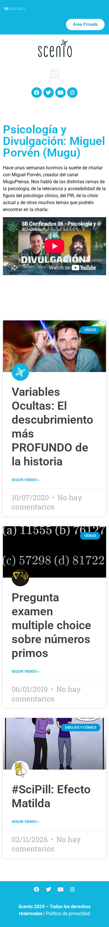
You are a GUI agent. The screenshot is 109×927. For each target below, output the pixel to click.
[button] (54, 74)
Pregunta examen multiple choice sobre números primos (51, 625)
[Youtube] (60, 92)
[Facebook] (36, 92)
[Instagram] (72, 92)
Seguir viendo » (26, 480)
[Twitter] (48, 92)
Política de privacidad (68, 913)
